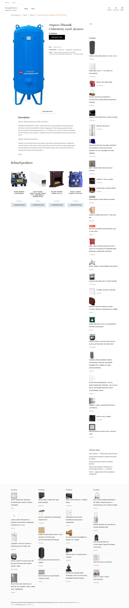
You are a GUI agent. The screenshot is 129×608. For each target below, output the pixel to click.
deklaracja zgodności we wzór (65, 52)
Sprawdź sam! (57, 37)
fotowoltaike (78, 54)
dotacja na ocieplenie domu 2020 (61, 54)
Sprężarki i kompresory (73, 49)
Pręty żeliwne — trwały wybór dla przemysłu (103, 454)
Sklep (7, 2)
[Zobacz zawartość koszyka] (122, 8)
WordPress (30, 605)
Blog (13, 2)
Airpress (61, 49)
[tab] (47, 111)
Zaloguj (116, 10)
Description (47, 111)
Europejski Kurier (11, 8)
